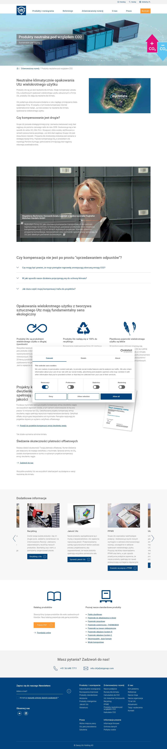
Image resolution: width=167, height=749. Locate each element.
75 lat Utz (132, 701)
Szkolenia (83, 730)
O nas (114, 11)
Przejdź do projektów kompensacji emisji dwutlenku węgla (43, 425)
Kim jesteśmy (133, 689)
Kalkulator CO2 (110, 712)
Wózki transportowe (96, 642)
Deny (51, 396)
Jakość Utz (83, 704)
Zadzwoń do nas (26, 463)
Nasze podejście (110, 689)
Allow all (116, 396)
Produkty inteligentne (87, 701)
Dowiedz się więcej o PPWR (121, 568)
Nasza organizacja (135, 698)
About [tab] (117, 358)
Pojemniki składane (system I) (100, 635)
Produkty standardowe (88, 695)
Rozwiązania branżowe (88, 692)
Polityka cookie (110, 730)
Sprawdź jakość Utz (78, 559)
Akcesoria (83, 698)
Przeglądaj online (44, 632)
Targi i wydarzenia (135, 708)
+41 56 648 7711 (68, 668)
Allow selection (83, 396)
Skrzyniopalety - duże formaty (100, 638)
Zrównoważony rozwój (92, 11)
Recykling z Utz (36, 556)
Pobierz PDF (42, 625)
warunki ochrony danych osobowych (42, 698)
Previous (14, 538)
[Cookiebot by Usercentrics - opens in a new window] (122, 351)
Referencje (68, 11)
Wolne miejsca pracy (87, 723)
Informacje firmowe (111, 723)
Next (152, 538)
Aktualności (132, 704)
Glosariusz (83, 708)
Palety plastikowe (95, 614)
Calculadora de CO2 (112, 695)
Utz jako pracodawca (87, 727)
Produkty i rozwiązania (43, 11)
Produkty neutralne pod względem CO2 (113, 708)
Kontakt (145, 11)
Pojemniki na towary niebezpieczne (102, 628)
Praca (129, 11)
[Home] (21, 10)
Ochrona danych (110, 727)
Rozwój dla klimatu (111, 692)
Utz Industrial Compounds (114, 698)
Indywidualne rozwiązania (89, 689)
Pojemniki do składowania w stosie (102, 618)
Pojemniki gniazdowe (96, 621)
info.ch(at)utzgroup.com (102, 668)
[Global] (17, 68)
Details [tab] (83, 358)
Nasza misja (133, 695)
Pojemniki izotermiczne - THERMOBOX (103, 625)
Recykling (107, 701)
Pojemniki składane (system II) (100, 632)
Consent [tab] (49, 358)
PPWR (106, 704)
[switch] (70, 387)
